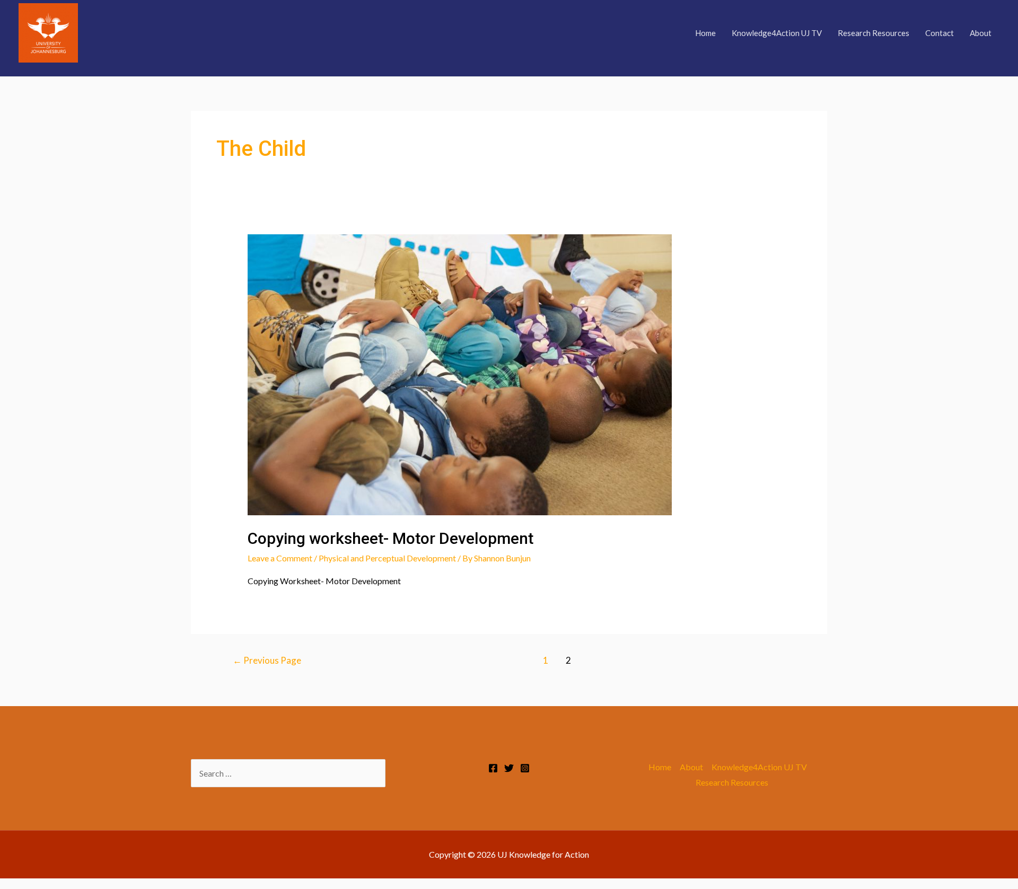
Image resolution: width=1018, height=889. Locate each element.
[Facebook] (493, 768)
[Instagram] (525, 768)
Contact (939, 33)
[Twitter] (509, 768)
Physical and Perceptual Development (387, 558)
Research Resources (873, 33)
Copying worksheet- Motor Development (390, 538)
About (980, 33)
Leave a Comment (280, 558)
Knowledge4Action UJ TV (777, 33)
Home (705, 33)
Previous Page (267, 660)
